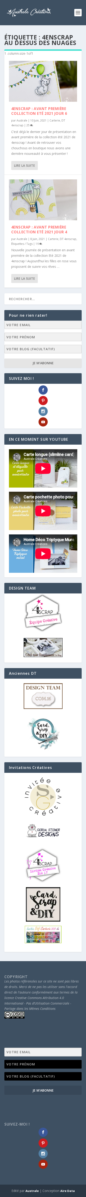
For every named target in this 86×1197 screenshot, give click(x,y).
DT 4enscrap (68, 239)
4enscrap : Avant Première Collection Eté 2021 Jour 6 (39, 111)
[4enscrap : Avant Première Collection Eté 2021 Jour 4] (43, 199)
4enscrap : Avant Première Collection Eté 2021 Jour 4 (39, 229)
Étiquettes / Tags (22, 244)
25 (28, 125)
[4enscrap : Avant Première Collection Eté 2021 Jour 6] (43, 81)
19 (37, 244)
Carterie (55, 120)
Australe (22, 120)
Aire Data (67, 1191)
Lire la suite (24, 165)
